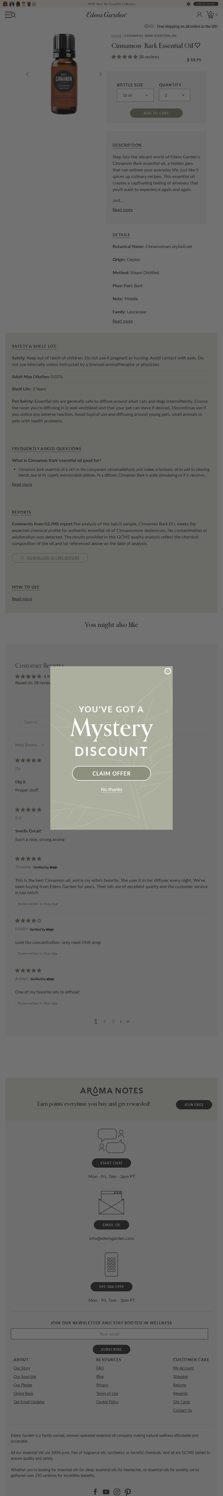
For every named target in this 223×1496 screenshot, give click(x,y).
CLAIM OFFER (111, 773)
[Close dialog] (168, 671)
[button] (111, 790)
